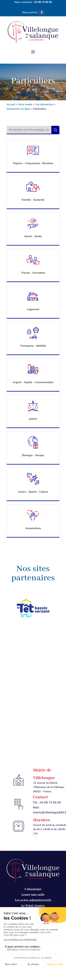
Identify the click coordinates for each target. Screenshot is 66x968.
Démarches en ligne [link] (18, 108)
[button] (41, 12)
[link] (43, 2)
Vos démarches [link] (44, 104)
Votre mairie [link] (25, 104)
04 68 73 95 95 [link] (50, 802)
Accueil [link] (11, 104)
